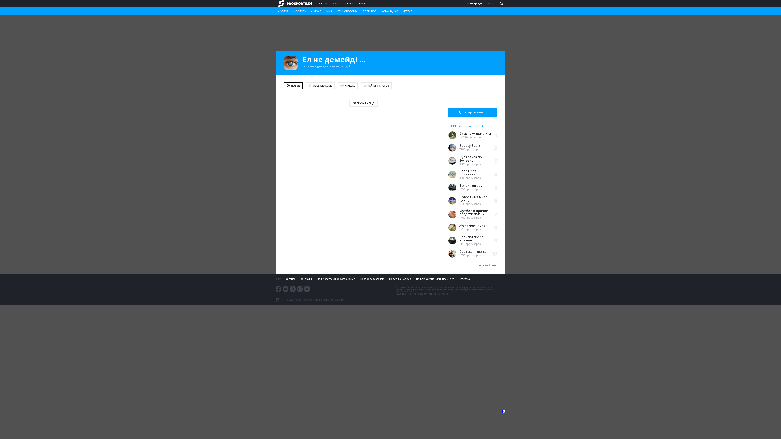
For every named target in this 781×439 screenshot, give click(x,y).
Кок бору (300, 11)
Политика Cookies (400, 279)
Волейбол (369, 11)
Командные (390, 11)
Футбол (283, 11)
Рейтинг (378, 85)
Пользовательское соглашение (336, 279)
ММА (329, 11)
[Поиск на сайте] (500, 3)
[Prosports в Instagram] (300, 289)
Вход (491, 3)
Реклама (465, 279)
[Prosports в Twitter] (285, 289)
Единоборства (347, 11)
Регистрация (475, 3)
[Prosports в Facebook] (278, 289)
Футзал (316, 11)
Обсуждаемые (322, 85)
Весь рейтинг (487, 265)
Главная (322, 3)
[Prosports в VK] (293, 289)
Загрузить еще (363, 103)
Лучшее (350, 85)
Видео (363, 3)
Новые (295, 85)
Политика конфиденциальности (435, 279)
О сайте (290, 279)
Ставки (349, 3)
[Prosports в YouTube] (307, 289)
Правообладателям (372, 279)
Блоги (336, 3)
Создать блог (473, 112)
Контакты (306, 279)
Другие (407, 11)
